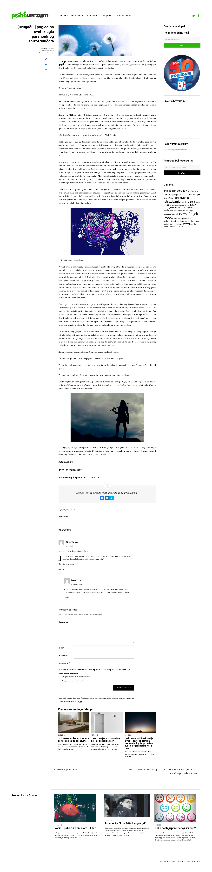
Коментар (63, 622)
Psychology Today (74, 469)
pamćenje (189, 211)
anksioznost (170, 190)
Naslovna (63, 15)
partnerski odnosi (170, 214)
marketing (167, 208)
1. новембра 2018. (76, 584)
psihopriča (185, 221)
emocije (194, 194)
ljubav (193, 205)
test (178, 227)
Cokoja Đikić (194, 191)
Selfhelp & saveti (123, 15)
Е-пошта (63, 655)
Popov (168, 218)
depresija (174, 195)
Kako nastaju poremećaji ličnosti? (175, 828)
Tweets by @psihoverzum (175, 150)
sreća (166, 227)
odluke (183, 211)
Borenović (183, 190)
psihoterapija (194, 221)
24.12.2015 (58, 825)
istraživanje (172, 201)
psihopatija (177, 221)
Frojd (171, 198)
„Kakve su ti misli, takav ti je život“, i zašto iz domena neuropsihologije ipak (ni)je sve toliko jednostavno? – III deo (139, 743)
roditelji (166, 224)
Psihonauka (77, 15)
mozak (182, 208)
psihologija (168, 221)
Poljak (193, 214)
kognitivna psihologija (172, 205)
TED (174, 227)
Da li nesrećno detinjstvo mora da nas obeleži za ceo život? (73, 739)
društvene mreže (183, 195)
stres (171, 227)
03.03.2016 (108, 820)
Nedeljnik (168, 210)
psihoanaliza (186, 218)
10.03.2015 (159, 825)
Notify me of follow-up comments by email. (76, 676)
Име (61, 647)
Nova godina (177, 211)
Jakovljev (184, 202)
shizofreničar (122, 101)
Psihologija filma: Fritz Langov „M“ (125, 823)
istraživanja (181, 197)
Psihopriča (106, 15)
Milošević (175, 207)
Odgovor (61, 569)
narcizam (189, 208)
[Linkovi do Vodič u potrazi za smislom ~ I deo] (75, 821)
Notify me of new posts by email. (73, 681)
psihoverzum (49, 51)
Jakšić (191, 201)
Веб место (63, 663)
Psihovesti (91, 15)
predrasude (178, 218)
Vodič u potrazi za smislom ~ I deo (75, 828)
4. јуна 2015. (69, 546)
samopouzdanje (176, 224)
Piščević (182, 214)
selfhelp (194, 224)
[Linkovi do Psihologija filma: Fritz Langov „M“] (127, 817)
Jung (198, 202)
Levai (182, 205)
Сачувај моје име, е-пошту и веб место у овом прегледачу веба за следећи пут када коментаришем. (94, 671)
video (181, 227)
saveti (186, 223)
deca (167, 194)
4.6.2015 (51, 48)
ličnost (187, 205)
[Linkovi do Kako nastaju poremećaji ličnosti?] (175, 821)
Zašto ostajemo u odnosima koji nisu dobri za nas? (105, 739)
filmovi (166, 198)
